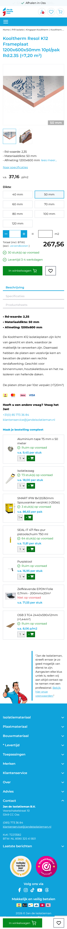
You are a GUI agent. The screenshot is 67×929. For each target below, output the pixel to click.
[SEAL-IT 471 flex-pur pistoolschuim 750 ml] (10, 540)
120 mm (17, 223)
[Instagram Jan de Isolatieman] (26, 890)
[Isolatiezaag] (10, 478)
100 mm (49, 214)
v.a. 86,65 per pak (29, 511)
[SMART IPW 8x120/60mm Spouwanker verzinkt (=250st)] (10, 508)
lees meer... (49, 160)
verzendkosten (19, 245)
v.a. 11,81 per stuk (29, 543)
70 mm (49, 204)
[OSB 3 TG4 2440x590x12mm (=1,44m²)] (10, 625)
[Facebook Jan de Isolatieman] (19, 890)
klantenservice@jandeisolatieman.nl (29, 419)
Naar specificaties (15, 167)
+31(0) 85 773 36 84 (16, 414)
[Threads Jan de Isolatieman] (47, 890)
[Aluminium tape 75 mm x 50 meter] (10, 449)
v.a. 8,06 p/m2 (27, 628)
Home (6, 29)
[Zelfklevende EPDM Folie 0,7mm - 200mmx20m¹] (10, 596)
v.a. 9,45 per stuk (29, 452)
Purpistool (24, 561)
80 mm (17, 214)
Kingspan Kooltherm (37, 29)
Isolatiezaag (25, 470)
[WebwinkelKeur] (46, 866)
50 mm (49, 194)
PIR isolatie (18, 29)
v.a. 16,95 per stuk (30, 571)
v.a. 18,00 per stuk (30, 480)
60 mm (17, 204)
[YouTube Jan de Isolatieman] (39, 890)
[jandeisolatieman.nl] (8, 11)
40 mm (17, 194)
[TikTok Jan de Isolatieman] (32, 890)
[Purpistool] (10, 569)
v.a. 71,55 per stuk (29, 602)
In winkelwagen (20, 270)
